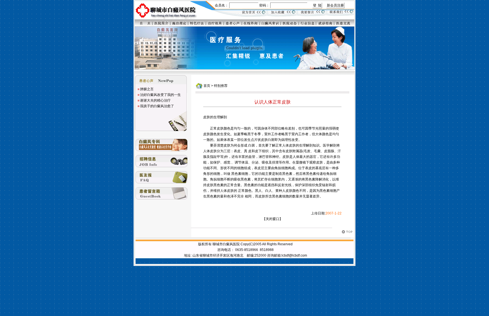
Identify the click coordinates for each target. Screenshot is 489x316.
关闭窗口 (272, 219)
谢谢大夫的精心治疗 (155, 100)
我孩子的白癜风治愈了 (157, 106)
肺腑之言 (147, 89)
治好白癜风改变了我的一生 (160, 95)
